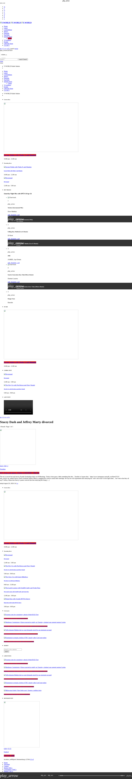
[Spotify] (4, 12)
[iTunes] (4, 14)
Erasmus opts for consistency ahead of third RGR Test (16, 663)
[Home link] (16, 23)
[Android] (4, 19)
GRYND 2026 (9, 756)
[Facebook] (4, 17)
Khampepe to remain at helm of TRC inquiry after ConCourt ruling (19, 686)
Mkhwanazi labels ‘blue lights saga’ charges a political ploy (17, 694)
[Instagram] (4, 15)
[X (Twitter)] (4, 8)
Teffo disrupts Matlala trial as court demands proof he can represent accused (21, 679)
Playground (6, 181)
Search (23, 59)
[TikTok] (4, 10)
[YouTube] (4, 7)
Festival (6, 752)
